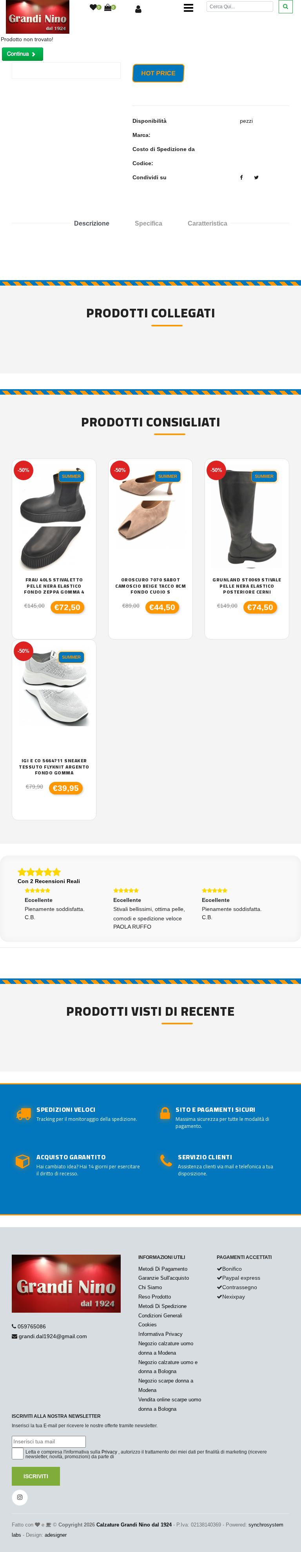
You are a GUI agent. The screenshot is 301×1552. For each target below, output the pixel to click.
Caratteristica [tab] (207, 223)
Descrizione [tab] (91, 223)
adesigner (56, 1535)
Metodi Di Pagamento (162, 1269)
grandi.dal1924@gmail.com (53, 1336)
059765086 (32, 1326)
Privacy (109, 1452)
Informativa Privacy (160, 1334)
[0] (93, 8)
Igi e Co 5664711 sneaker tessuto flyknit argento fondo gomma (54, 767)
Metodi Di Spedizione (162, 1306)
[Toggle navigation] (188, 8)
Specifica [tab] (148, 223)
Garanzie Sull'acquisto (163, 1278)
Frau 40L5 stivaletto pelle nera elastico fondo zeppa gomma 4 (54, 586)
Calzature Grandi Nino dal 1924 (134, 1525)
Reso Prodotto (154, 1297)
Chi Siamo (150, 1287)
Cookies (147, 1325)
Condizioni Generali (160, 1316)
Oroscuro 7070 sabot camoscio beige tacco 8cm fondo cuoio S (150, 586)
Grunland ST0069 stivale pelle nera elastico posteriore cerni (246, 586)
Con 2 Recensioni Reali (49, 881)
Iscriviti (36, 1476)
